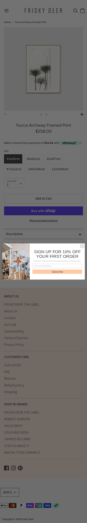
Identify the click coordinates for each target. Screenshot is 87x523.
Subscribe (57, 271)
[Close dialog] (82, 246)
